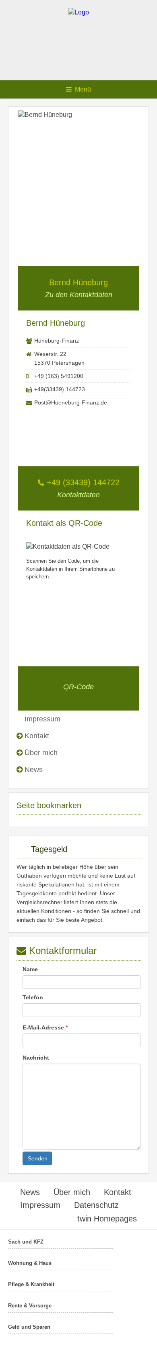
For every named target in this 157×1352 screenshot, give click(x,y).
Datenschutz (96, 1205)
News (34, 770)
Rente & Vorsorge (30, 1306)
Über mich (41, 753)
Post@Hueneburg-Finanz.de (70, 402)
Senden (38, 1158)
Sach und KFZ (25, 1242)
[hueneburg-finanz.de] (78, 12)
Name (30, 969)
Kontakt (37, 736)
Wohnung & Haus (30, 1263)
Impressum (40, 1205)
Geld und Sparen (29, 1327)
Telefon (33, 997)
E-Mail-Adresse (45, 1027)
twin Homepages (107, 1218)
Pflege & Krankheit (31, 1284)
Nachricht (36, 1057)
